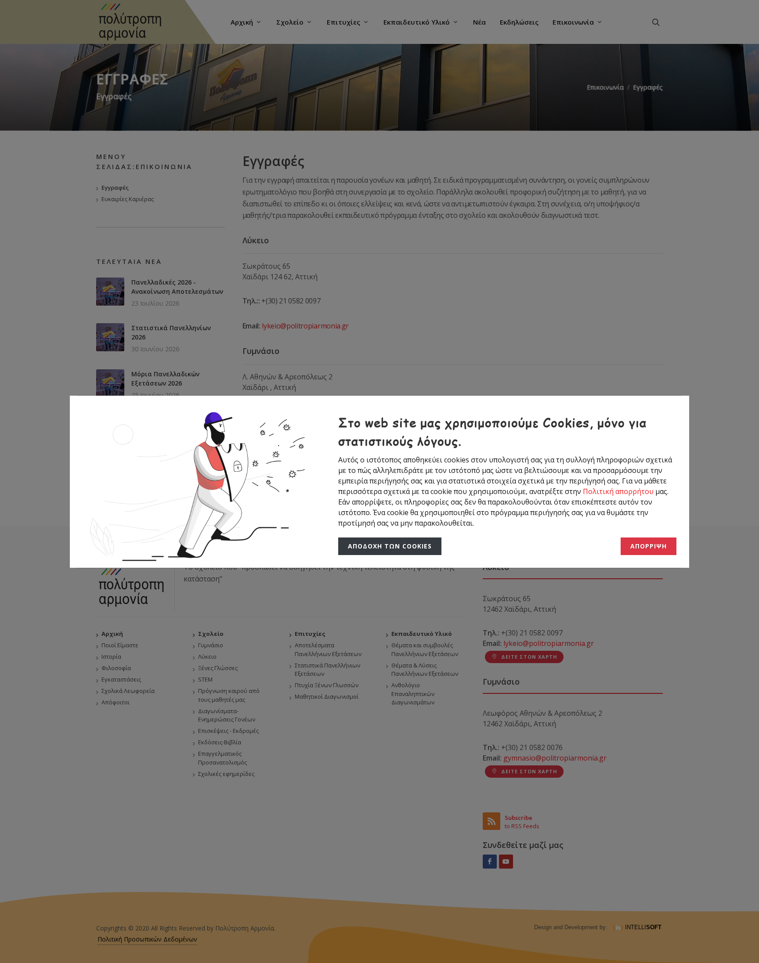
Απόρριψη (649, 546)
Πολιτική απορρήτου (619, 491)
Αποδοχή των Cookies (387, 546)
